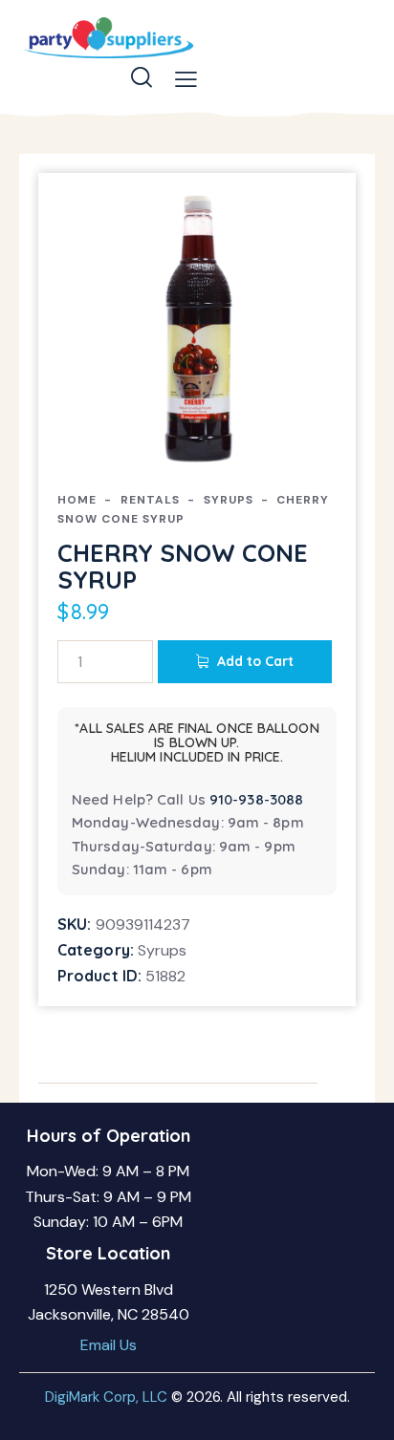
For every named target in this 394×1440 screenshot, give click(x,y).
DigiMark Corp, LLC (106, 1397)
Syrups (228, 499)
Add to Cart (255, 661)
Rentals (150, 499)
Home (77, 499)
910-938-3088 (256, 799)
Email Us (108, 1345)
